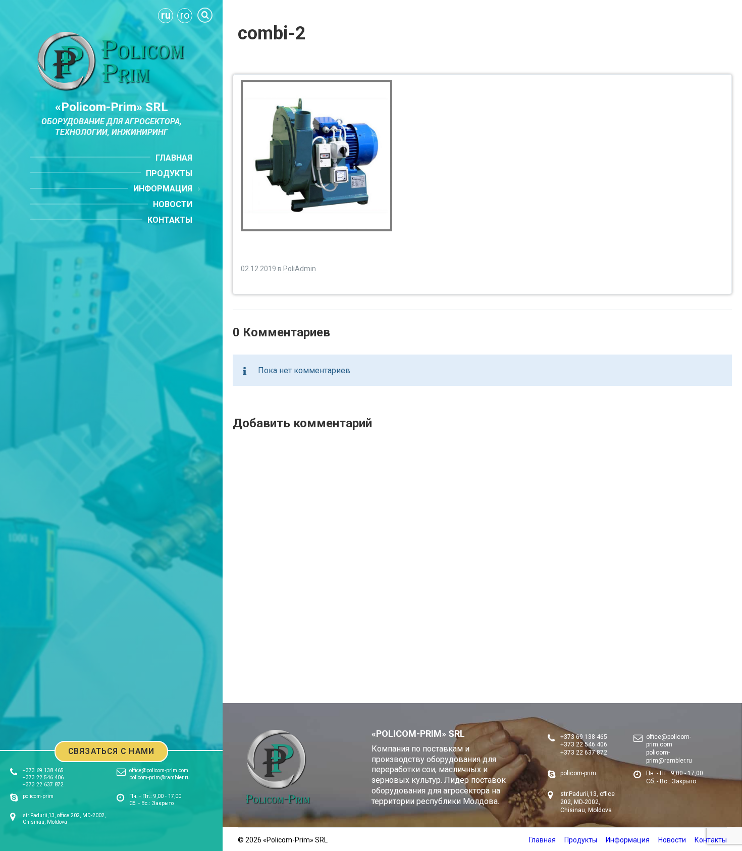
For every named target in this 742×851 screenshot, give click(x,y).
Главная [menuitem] (173, 158)
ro (185, 15)
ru (166, 15)
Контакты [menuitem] (169, 220)
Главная (542, 840)
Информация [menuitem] (162, 188)
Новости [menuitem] (172, 204)
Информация (628, 840)
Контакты (711, 840)
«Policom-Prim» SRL (111, 107)
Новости (672, 840)
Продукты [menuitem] (169, 173)
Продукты (580, 840)
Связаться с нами (111, 751)
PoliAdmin (299, 269)
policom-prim (38, 796)
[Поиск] (205, 15)
